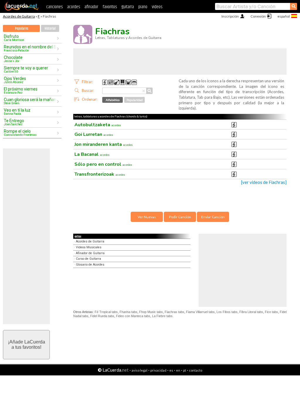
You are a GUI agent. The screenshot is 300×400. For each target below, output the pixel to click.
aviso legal (139, 370)
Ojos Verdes (15, 80)
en (178, 370)
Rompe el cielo (20, 132)
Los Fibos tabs (227, 312)
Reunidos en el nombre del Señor (30, 48)
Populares (21, 28)
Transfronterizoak (99, 174)
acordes (73, 7)
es (171, 370)
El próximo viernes (21, 90)
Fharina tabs (128, 312)
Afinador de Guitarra (90, 253)
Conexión (258, 16)
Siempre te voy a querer (26, 69)
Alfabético (113, 100)
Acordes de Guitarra (19, 16)
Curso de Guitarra (88, 259)
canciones (54, 7)
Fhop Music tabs (151, 312)
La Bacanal (92, 154)
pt (184, 370)
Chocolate (13, 59)
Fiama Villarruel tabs (200, 312)
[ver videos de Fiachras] (264, 182)
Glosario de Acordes (90, 264)
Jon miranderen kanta (103, 144)
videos (157, 7)
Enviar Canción (213, 217)
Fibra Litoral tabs (251, 312)
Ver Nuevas (147, 217)
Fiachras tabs (174, 312)
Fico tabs (271, 312)
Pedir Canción (180, 217)
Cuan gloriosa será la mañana (30, 101)
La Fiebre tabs (162, 316)
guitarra (127, 7)
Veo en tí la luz (17, 111)
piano (142, 7)
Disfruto (14, 38)
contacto (195, 370)
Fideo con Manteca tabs (133, 316)
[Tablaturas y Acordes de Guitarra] (21, 9)
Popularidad (135, 100)
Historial (50, 28)
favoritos (110, 7)
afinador (91, 7)
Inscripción (230, 16)
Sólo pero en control (103, 164)
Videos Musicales (88, 247)
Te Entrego (14, 122)
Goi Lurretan (93, 134)
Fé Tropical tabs (106, 312)
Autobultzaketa (97, 125)
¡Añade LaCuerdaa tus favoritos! (26, 344)
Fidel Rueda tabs (102, 316)
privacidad (158, 370)
